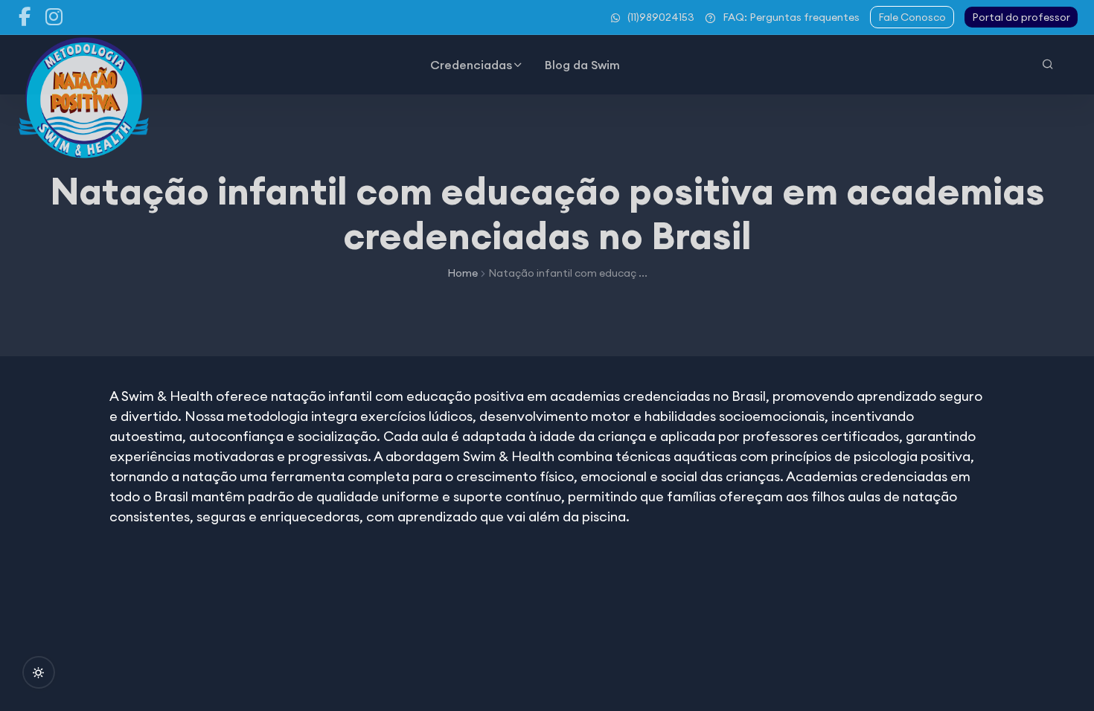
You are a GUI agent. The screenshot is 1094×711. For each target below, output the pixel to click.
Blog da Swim (582, 64)
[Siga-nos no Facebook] (24, 17)
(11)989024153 (660, 17)
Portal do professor (1021, 17)
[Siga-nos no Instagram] (54, 17)
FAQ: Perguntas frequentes (791, 17)
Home (462, 273)
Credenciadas (471, 64)
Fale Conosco (912, 17)
